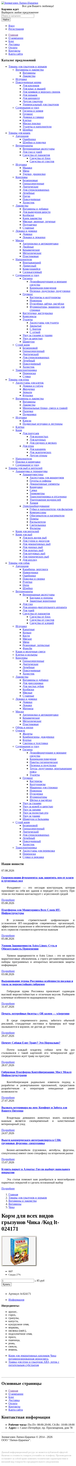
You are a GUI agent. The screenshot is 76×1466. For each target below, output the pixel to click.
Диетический (31, 354)
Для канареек (38, 449)
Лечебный (29, 360)
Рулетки (27, 581)
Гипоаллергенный (34, 351)
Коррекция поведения (43, 287)
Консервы (22, 177)
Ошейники (29, 139)
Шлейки (28, 129)
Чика (11, 1207)
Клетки (27, 120)
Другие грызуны (33, 101)
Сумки (27, 376)
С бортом (35, 328)
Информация (16, 1299)
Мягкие (27, 638)
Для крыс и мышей (34, 88)
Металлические (32, 253)
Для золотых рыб (33, 550)
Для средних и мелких (43, 442)
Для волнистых (39, 436)
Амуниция (22, 136)
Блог (11, 41)
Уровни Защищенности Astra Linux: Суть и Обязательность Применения (29, 947)
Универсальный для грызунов (41, 104)
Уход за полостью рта (35, 812)
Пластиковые (31, 256)
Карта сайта (15, 53)
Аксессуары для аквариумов (47, 477)
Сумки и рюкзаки (33, 857)
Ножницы (36, 300)
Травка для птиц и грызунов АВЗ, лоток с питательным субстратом (33, 1363)
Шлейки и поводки (34, 142)
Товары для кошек (19, 132)
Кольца (27, 632)
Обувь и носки (24, 727)
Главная (13, 34)
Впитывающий (32, 262)
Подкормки (29, 414)
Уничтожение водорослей (45, 499)
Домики (27, 234)
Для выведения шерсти (37, 211)
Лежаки (27, 705)
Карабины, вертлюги (35, 569)
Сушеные (28, 227)
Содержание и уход (27, 107)
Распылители (38, 521)
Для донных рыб (33, 547)
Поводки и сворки (34, 578)
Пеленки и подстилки (43, 765)
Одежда (20, 730)
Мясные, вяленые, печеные (39, 221)
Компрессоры (38, 512)
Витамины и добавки (35, 208)
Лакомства (29, 75)
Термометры (37, 493)
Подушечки (30, 224)
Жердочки (29, 389)
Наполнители (24, 259)
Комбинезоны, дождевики (38, 736)
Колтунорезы (38, 784)
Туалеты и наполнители (37, 126)
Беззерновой (30, 347)
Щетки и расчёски (41, 800)
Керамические (31, 249)
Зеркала (27, 392)
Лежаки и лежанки (34, 237)
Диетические (30, 186)
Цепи (26, 585)
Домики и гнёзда (33, 385)
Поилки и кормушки (28, 461)
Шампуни (29, 341)
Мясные (27, 692)
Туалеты (28, 319)
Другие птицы (38, 455)
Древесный (29, 265)
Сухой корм (23, 344)
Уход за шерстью (33, 338)
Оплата (12, 47)
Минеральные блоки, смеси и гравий (45, 408)
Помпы (34, 518)
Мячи (26, 170)
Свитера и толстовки (35, 743)
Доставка (14, 44)
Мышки (27, 167)
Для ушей (28, 610)
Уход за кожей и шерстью (38, 806)
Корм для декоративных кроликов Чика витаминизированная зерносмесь (32, 1357)
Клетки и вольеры (26, 654)
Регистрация (16, 28)
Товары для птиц (18, 379)
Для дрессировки (33, 683)
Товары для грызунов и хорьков (27, 66)
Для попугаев (31, 433)
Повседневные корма (28, 82)
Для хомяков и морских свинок (41, 91)
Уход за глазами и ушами (37, 335)
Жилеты (28, 733)
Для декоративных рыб (37, 543)
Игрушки (21, 79)
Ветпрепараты (24, 145)
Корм (19, 430)
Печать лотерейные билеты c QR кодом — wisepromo (35, 1013)
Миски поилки (32, 123)
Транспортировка (26, 370)
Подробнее (8, 899)
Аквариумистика (33, 474)
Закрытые (36, 325)
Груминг (28, 113)
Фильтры (35, 528)
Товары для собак (19, 562)
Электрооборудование (36, 506)
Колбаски (28, 215)
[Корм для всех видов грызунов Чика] (19, 1265)
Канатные (29, 629)
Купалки (28, 395)
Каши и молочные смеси (30, 651)
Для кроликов (31, 85)
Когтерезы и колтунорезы (45, 297)
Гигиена (28, 278)
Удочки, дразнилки (34, 174)
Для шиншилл (31, 98)
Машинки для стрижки (44, 787)
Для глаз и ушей (32, 151)
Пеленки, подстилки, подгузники (50, 291)
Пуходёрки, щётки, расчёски (47, 303)
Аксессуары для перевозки (39, 850)
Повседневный (32, 363)
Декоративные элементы (45, 483)
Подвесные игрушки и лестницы (43, 423)
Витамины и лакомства (30, 69)
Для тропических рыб (36, 556)
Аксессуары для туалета (44, 322)
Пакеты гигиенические (44, 762)
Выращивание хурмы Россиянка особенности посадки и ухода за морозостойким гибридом (37, 983)
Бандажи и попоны (41, 597)
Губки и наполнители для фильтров (51, 509)
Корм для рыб (24, 534)
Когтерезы (36, 781)
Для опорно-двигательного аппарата (45, 607)
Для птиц (28, 445)
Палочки (28, 411)
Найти (6, 19)
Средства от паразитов (36, 155)
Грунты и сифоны (40, 480)
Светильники (38, 525)
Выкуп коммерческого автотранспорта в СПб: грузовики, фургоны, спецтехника (31, 1142)
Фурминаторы (38, 796)
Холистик (28, 202)
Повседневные (31, 199)
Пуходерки (36, 793)
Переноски (29, 373)
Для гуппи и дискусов (36, 540)
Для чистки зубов (33, 686)
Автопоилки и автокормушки (41, 243)
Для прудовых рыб (34, 553)
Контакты (14, 50)
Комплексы (29, 316)
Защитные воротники (43, 600)
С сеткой (35, 332)
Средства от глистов (42, 161)
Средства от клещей (42, 623)
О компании (15, 38)
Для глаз (28, 604)
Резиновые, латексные (36, 645)
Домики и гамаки (33, 117)
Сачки (33, 490)
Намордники (30, 572)
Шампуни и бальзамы (36, 819)
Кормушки (36, 487)
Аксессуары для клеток (30, 382)
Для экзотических (40, 452)
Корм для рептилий (27, 531)
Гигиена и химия (33, 110)
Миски (20, 240)
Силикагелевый (32, 272)
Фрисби (27, 648)
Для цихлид (30, 559)
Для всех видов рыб (35, 537)
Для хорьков (30, 94)
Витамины (29, 72)
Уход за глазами (32, 803)
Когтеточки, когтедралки (38, 313)
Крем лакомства (32, 218)
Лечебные (29, 192)
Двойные (28, 246)
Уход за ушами (31, 815)
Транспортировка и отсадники (48, 496)
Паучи (26, 196)
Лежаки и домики (26, 230)
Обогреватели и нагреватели (47, 515)
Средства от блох (40, 158)
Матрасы (28, 708)
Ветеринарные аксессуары (39, 148)
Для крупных (38, 439)
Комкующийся (31, 268)
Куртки (27, 740)
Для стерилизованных (36, 189)
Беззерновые (30, 180)
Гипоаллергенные (33, 183)
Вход (11, 25)
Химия (34, 502)
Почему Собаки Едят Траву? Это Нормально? (30, 1042)
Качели (27, 420)
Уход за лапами (32, 809)
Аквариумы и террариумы (32, 471)
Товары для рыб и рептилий (25, 468)
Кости (26, 635)
